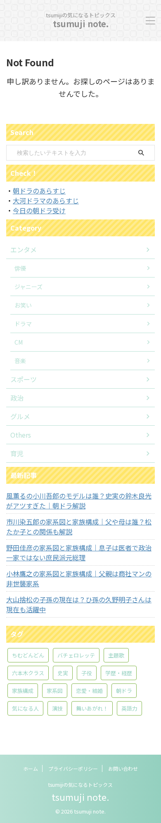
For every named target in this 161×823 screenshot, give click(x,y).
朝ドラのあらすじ (39, 191)
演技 (57, 708)
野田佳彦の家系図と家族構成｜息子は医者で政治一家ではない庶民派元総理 (79, 552)
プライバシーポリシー (73, 768)
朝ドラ (124, 691)
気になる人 (25, 708)
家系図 (55, 691)
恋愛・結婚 (89, 691)
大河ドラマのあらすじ (46, 200)
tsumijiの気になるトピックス (80, 784)
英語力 (129, 708)
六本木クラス (28, 673)
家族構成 (22, 691)
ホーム (30, 768)
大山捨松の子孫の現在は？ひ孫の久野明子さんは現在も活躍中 (79, 604)
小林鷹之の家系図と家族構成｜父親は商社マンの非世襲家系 (79, 578)
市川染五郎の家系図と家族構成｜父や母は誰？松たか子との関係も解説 (79, 526)
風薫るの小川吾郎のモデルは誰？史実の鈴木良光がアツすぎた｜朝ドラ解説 (79, 501)
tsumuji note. (81, 24)
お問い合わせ (123, 768)
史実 (62, 673)
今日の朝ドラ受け (39, 210)
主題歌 (116, 655)
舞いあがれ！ (92, 708)
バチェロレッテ (76, 655)
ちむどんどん (28, 655)
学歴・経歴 (118, 673)
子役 (86, 673)
